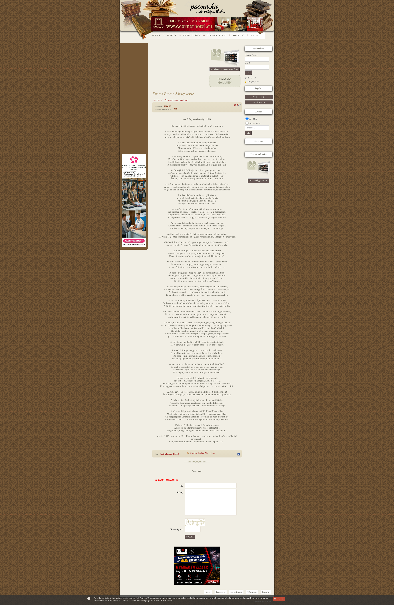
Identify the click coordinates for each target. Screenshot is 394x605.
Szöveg (179, 492)
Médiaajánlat (252, 592)
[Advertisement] (134, 52)
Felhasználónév (251, 55)
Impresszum (220, 592)
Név (181, 486)
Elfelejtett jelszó (253, 82)
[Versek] (207, 8)
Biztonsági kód (176, 529)
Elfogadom (278, 599)
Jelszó (247, 63)
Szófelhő (238, 35)
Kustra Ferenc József (169, 454)
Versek (156, 35)
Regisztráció (252, 78)
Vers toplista (258, 97)
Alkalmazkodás (197, 453)
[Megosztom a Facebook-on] (238, 454)
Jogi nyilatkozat (236, 592)
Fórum (254, 35)
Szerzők (172, 35)
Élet (207, 453)
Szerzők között (255, 123)
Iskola (212, 453)
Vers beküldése (216, 35)
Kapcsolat (265, 592)
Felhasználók (192, 35)
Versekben (253, 119)
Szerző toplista (258, 102)
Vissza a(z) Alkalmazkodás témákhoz (171, 100)
